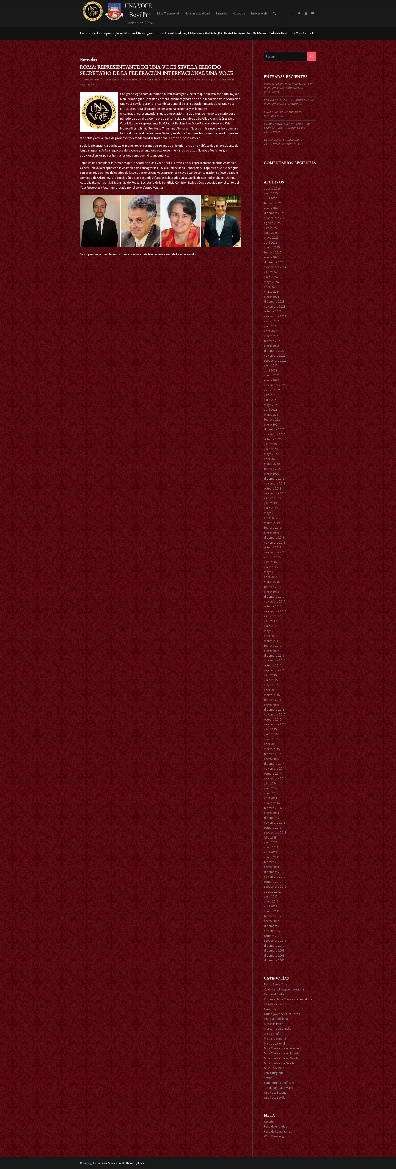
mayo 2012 (271, 901)
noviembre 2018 (274, 542)
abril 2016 (270, 690)
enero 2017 (271, 650)
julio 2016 (270, 675)
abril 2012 (270, 906)
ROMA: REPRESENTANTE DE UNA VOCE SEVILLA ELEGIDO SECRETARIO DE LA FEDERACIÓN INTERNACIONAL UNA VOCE (156, 70)
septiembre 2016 (275, 670)
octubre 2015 (272, 719)
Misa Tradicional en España (282, 1053)
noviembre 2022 (274, 355)
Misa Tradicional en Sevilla (281, 1058)
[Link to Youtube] (305, 13)
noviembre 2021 (274, 385)
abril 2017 (270, 636)
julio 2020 (270, 444)
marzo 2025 (272, 247)
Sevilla (268, 1078)
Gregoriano (271, 1009)
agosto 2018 (272, 557)
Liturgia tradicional (276, 1018)
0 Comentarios (111, 79)
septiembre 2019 (275, 493)
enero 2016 (271, 705)
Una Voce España (275, 1092)
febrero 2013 (272, 862)
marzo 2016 (272, 695)
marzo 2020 (272, 463)
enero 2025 (271, 257)
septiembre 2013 (275, 832)
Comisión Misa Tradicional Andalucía (288, 999)
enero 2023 (271, 345)
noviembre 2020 (274, 434)
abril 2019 (270, 518)
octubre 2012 (272, 881)
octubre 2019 (272, 488)
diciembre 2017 (274, 596)
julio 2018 (270, 562)
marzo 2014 (272, 803)
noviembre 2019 (274, 483)
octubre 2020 (272, 439)
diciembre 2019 (274, 478)
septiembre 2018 (275, 552)
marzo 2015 (272, 749)
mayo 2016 (271, 685)
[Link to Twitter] (298, 13)
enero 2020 (271, 473)
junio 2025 (271, 232)
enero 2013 (271, 867)
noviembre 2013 (274, 822)
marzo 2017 (272, 641)
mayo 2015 (271, 739)
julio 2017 (270, 621)
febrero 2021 (272, 419)
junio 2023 (271, 326)
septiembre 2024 (275, 267)
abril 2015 (270, 744)
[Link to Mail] (312, 13)
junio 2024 (271, 277)
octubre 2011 (272, 936)
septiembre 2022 (275, 360)
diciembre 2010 (274, 945)
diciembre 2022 (274, 350)
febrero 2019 (272, 527)
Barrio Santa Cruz (275, 984)
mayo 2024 (271, 282)
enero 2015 (271, 759)
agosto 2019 (272, 498)
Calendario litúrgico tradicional (284, 989)
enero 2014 (271, 812)
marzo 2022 (272, 375)
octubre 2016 (272, 665)
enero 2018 (271, 591)
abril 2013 (270, 852)
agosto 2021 (272, 390)
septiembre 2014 (275, 778)
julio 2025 (270, 228)
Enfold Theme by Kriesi (131, 1163)
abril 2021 (270, 409)
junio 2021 (271, 400)
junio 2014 (271, 788)
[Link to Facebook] (292, 13)
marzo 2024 (272, 291)
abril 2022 (270, 370)
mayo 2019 (271, 513)
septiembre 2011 (275, 940)
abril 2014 (270, 798)
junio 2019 (271, 508)
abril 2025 (270, 242)
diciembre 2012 (274, 872)
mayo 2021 (271, 405)
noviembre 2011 (274, 930)
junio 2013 (271, 842)
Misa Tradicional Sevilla (279, 1063)
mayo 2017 (271, 631)
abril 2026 (270, 198)
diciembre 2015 (274, 709)
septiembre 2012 (275, 886)
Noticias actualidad (203, 33)
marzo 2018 (272, 581)
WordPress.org (274, 1136)
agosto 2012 (272, 891)
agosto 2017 (272, 616)
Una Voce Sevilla (198, 79)
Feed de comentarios (278, 1131)
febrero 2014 (272, 808)
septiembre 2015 (275, 724)
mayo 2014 (271, 793)
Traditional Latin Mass (278, 1087)
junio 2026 (271, 193)
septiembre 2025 (275, 218)
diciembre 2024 (274, 262)
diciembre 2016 (274, 655)
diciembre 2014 (274, 763)
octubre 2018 (272, 547)
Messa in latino (273, 1024)
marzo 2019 (272, 523)
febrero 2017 (272, 645)
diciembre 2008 (274, 955)
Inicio (186, 33)
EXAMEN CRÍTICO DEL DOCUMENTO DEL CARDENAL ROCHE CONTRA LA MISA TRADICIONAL (288, 128)
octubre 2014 (272, 773)
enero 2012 (271, 921)
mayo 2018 (271, 572)
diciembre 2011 (274, 926)
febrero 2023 (272, 341)
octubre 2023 (272, 311)
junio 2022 (271, 365)
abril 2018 (270, 577)
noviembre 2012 (274, 876)
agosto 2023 (272, 321)
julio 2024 (270, 272)
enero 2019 (271, 532)
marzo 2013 (272, 857)
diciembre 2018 (274, 537)
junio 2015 (271, 734)
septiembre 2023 (275, 316)
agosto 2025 (272, 223)
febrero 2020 (272, 468)
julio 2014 (270, 783)
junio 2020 (271, 449)
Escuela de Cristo (275, 1004)
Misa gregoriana (275, 1038)
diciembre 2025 (274, 213)
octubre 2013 (272, 827)
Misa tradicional (274, 1043)
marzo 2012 (272, 911)
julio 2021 (270, 395)
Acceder (269, 1121)
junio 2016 (271, 680)
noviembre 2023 (274, 306)
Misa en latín (272, 1033)
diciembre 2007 (274, 960)
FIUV (124, 108)
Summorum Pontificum (174, 79)
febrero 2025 (272, 252)
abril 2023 (270, 331)
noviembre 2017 (274, 601)
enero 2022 (271, 380)
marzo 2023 (272, 336)
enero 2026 (271, 208)
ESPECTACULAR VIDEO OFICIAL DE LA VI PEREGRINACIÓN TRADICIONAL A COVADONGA (288, 88)
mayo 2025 (271, 237)
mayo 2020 (271, 454)
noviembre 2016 (274, 660)
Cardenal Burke (274, 994)
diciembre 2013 (274, 818)
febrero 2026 (272, 203)
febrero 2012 (272, 916)
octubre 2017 (272, 606)
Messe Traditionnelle (277, 1028)
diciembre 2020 (274, 429)
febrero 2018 (272, 587)
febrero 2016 (272, 699)
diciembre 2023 (274, 301)
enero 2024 (271, 296)
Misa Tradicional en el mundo (143, 79)
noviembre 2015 (274, 714)
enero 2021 (271, 424)
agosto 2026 (272, 188)
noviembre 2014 (274, 768)
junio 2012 (271, 896)
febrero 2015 (272, 754)
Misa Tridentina (274, 1068)
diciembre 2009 (274, 950)
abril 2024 (270, 287)
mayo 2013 (271, 847)
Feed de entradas (275, 1126)
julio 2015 (270, 729)
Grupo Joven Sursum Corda (282, 1014)
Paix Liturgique (273, 1073)
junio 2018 (271, 567)
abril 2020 (270, 459)
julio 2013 (270, 837)
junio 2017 (271, 626)
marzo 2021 (272, 414)
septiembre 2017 (275, 611)
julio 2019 (270, 503)
